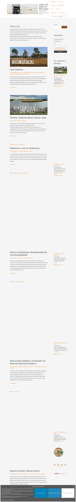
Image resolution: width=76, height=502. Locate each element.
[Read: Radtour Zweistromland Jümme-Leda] (28, 104)
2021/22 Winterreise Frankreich (30, 72)
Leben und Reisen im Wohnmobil (43, 6)
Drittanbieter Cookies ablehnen (54, 493)
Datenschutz (54, 16)
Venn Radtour (16, 69)
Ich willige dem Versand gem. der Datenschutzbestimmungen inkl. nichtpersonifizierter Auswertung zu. (60, 48)
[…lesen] (63, 83)
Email (55, 43)
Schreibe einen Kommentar (16, 72)
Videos (57, 9)
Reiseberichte (61, 5)
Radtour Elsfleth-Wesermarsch (25, 471)
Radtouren (22, 74)
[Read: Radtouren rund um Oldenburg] (17, 144)
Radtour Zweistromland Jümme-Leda (28, 117)
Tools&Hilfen (54, 12)
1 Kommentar (13, 120)
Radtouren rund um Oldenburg (24, 148)
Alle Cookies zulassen (41, 493)
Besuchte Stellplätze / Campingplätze (32, 366)
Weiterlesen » (13, 87)
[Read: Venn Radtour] (28, 56)
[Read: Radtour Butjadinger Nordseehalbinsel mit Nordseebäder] (28, 210)
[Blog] (62, 473)
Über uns (61, 1)
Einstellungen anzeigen (68, 493)
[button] (73, 486)
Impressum (62, 12)
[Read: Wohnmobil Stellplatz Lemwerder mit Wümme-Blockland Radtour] (28, 319)
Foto (52, 9)
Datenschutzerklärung (10, 499)
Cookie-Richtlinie (4, 499)
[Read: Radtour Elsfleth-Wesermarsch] (28, 429)
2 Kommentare (13, 474)
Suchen (55, 24)
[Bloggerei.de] (56, 473)
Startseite (53, 1)
